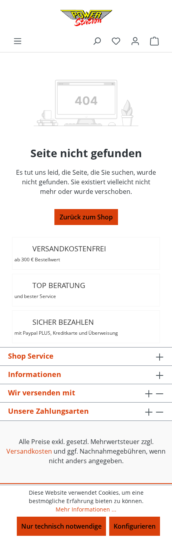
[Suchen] (96, 41)
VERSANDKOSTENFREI (60, 253)
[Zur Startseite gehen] (86, 18)
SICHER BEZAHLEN (66, 326)
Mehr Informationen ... (86, 509)
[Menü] (17, 41)
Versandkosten (29, 451)
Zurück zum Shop (86, 217)
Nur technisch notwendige (61, 526)
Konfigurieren (135, 526)
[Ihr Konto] (135, 41)
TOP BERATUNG (49, 290)
